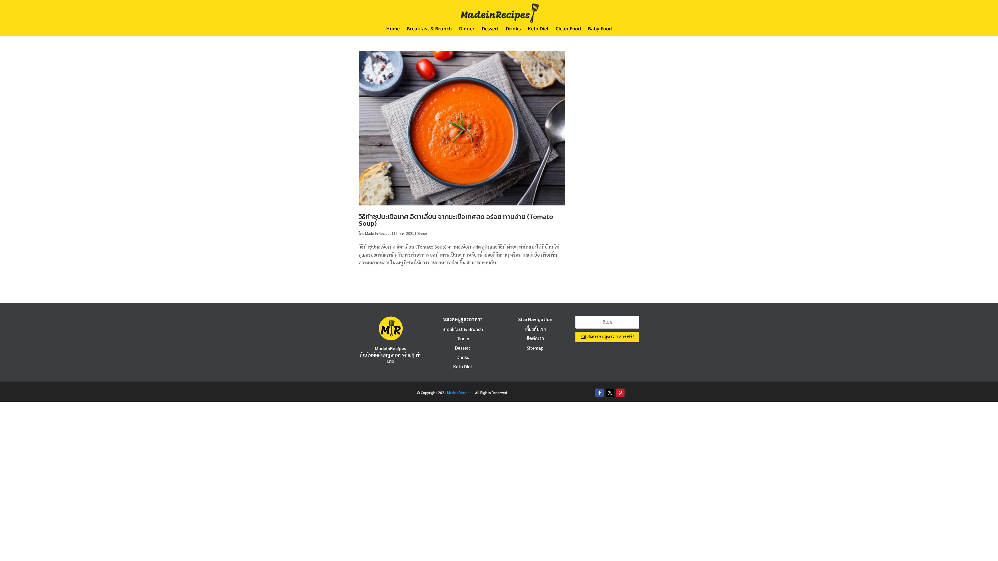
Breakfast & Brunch (429, 29)
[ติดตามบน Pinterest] (620, 393)
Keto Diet (538, 29)
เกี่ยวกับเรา (535, 329)
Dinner (467, 29)
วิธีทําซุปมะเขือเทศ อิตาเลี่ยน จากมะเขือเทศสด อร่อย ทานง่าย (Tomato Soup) (456, 219)
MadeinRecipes (459, 392)
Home (393, 29)
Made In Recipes (378, 233)
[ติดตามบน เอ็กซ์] (610, 393)
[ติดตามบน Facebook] (599, 393)
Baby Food (600, 29)
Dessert (490, 29)
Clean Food (568, 29)
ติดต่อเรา (535, 338)
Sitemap (535, 348)
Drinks (513, 29)
